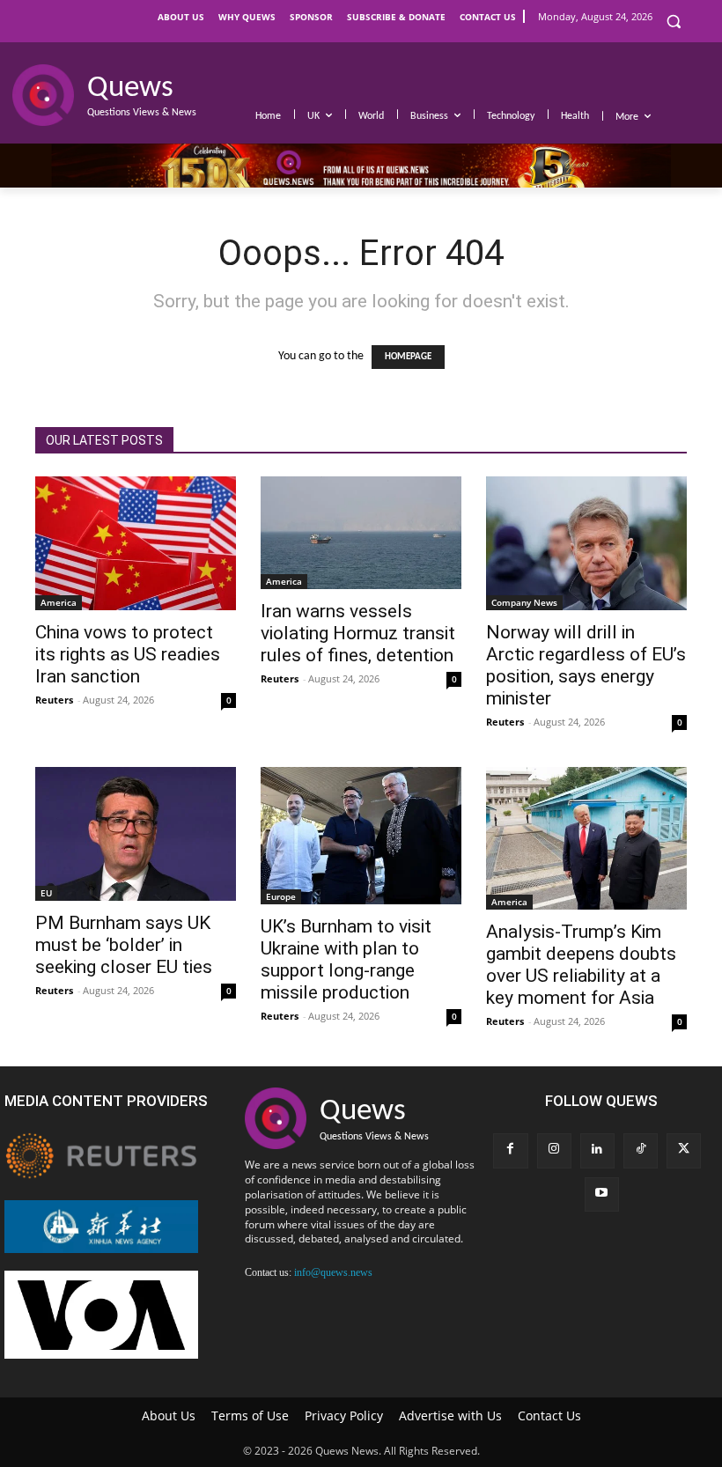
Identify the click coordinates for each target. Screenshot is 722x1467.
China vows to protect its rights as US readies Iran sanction (127, 654)
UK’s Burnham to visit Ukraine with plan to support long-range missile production (346, 959)
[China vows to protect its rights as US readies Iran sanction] (135, 543)
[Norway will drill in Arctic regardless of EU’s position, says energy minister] (586, 543)
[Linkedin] (597, 1150)
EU (46, 893)
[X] (684, 1150)
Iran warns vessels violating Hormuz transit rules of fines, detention (358, 633)
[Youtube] (602, 1194)
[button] (673, 21)
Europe (281, 896)
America (59, 602)
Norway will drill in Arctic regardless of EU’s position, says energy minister (586, 665)
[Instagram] (554, 1150)
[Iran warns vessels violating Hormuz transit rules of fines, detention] (361, 532)
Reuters (54, 699)
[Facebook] (510, 1150)
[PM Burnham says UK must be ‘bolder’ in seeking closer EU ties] (135, 834)
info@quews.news (333, 1272)
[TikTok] (640, 1150)
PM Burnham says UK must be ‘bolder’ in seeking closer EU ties (123, 944)
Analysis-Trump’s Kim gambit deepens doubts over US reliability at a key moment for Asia (581, 964)
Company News (524, 602)
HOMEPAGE (408, 357)
